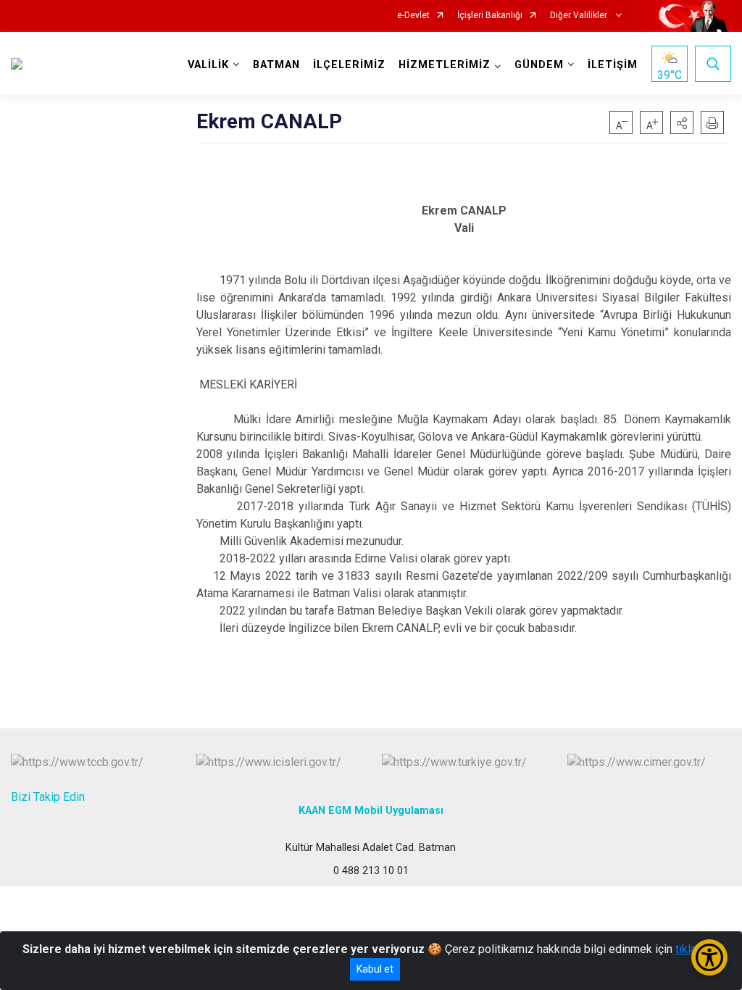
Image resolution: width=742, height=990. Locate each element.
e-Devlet (413, 15)
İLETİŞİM (613, 65)
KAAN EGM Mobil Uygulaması (371, 810)
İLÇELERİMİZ (349, 65)
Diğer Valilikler (579, 15)
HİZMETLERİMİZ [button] (445, 65)
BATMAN (276, 65)
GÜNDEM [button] (539, 65)
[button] (681, 122)
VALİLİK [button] (208, 65)
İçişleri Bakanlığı (489, 15)
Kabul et (375, 969)
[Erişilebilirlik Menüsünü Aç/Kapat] (709, 957)
